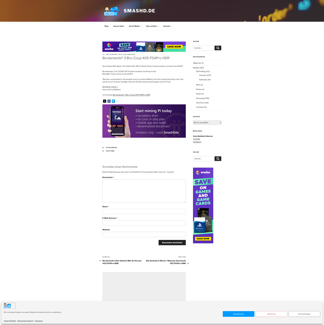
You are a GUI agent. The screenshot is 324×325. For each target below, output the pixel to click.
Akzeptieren (238, 314)
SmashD (131, 54)
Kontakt (166, 26)
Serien (198, 94)
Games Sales (118, 26)
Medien (196, 68)
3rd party (202, 75)
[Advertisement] (144, 289)
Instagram (197, 142)
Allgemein (197, 63)
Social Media (134, 26)
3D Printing (200, 71)
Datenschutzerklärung (25, 321)
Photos (199, 89)
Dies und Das (151, 26)
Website (106, 230)
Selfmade (203, 80)
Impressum (39, 321)
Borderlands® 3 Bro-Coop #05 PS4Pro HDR (131, 95)
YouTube (110, 151)
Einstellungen (304, 314)
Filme (198, 85)
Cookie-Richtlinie (10, 321)
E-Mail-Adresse (109, 218)
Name (105, 206)
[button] (104, 101)
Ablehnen (271, 314)
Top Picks (200, 103)
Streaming (111, 147)
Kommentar (108, 177)
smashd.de (139, 11)
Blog (106, 26)
